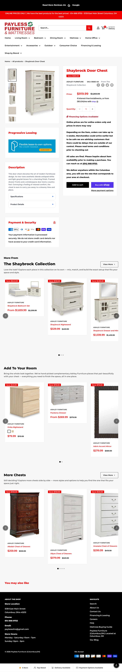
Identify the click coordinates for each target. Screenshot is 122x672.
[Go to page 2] (61, 355)
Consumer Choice (68, 45)
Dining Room (56, 38)
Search (93, 604)
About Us (94, 608)
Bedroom (38, 38)
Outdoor (49, 45)
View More (108, 264)
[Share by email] (112, 85)
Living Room (21, 38)
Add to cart (77, 185)
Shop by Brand (12, 53)
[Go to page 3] (63, 355)
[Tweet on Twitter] (107, 85)
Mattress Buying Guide (101, 627)
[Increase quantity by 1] (92, 109)
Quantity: (71, 109)
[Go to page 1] (59, 355)
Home (8, 38)
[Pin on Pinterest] (102, 85)
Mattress (74, 38)
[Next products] (116, 315)
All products (17, 61)
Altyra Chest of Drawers (61, 553)
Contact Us (95, 611)
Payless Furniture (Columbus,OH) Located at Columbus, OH (103, 633)
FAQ (92, 623)
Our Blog (94, 640)
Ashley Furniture (75, 82)
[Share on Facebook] (98, 85)
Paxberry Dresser (58, 413)
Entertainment (12, 45)
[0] (103, 27)
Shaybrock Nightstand (60, 324)
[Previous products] (5, 315)
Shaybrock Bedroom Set (19, 306)
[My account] (98, 28)
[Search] (89, 28)
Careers (93, 619)
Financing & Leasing (91, 45)
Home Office (91, 38)
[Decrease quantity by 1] (79, 109)
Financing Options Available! (83, 117)
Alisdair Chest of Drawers (19, 546)
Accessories (32, 45)
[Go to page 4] (64, 568)
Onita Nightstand (15, 427)
